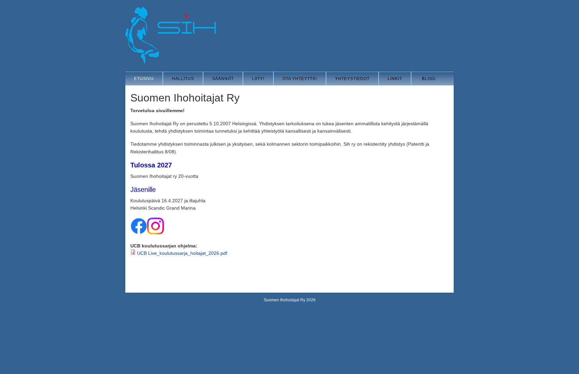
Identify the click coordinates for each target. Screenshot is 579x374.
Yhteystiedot (352, 78)
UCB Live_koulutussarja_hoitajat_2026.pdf (182, 253)
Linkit (395, 78)
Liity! (258, 78)
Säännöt (223, 78)
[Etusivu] (170, 62)
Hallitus (183, 78)
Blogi (429, 78)
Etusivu (144, 78)
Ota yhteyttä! (299, 78)
